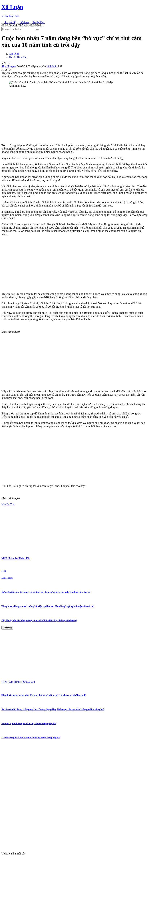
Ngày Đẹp (38, 22)
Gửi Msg (7, 627)
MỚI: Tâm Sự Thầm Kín (15, 558)
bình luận (52, 66)
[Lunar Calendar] (30, 23)
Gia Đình (14, 53)
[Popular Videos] (18, 23)
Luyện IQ (10, 22)
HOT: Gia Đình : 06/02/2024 (18, 681)
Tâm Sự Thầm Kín (18, 57)
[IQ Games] (2, 23)
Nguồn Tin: (8, 504)
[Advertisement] (74, 115)
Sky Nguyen (8, 66)
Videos (24, 22)
